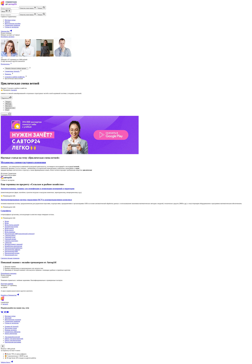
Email (7, 110)
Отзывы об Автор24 (11, 326)
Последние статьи (11, 328)
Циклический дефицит (12, 249)
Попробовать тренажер (8, 273)
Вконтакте (9, 106)
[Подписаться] (11, 64)
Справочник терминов (12, 25)
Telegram (8, 101)
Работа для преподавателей (14, 338)
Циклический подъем (12, 253)
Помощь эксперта (11, 330)
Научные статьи (10, 20)
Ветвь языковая (10, 232)
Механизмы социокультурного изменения (23, 162)
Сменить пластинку (11, 241)
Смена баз (8, 242)
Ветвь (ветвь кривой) (12, 225)
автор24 (5, 304)
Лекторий (8, 318)
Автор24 (14, 90)
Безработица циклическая (13, 246)
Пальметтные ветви (11, 226)
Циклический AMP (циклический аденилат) (20, 234)
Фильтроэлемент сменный (13, 244)
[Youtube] (7, 313)
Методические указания (13, 319)
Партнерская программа (13, 342)
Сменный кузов (10, 237)
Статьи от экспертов (12, 27)
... (17, 68)
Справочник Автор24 (12, 71)
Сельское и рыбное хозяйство (15, 77)
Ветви (7, 221)
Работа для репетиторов (13, 340)
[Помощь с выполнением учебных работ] (70, 153)
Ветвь (7, 223)
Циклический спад (11, 255)
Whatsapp (8, 104)
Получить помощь (7, 283)
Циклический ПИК (11, 251)
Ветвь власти (9, 230)
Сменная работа (10, 235)
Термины (8, 74)
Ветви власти (9, 228)
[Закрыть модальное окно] (3, 346)
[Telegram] (5, 313)
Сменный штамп (10, 239)
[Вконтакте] (2, 313)
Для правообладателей (12, 337)
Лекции (7, 22)
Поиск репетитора (11, 333)
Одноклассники (10, 108)
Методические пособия (12, 23)
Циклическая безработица (13, 248)
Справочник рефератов (12, 332)
